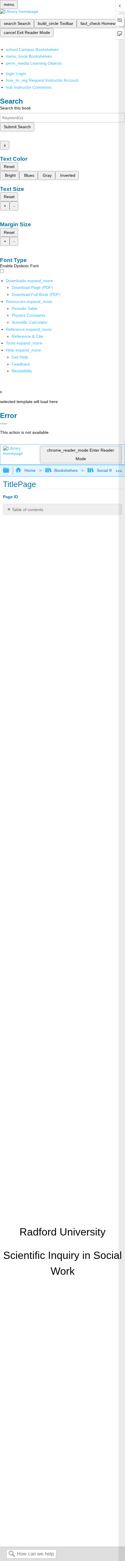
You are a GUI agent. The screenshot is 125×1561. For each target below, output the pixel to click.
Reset (9, 166)
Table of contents (27, 509)
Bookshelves (66, 470)
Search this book (15, 108)
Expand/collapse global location (119, 468)
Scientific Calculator (30, 322)
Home (29, 470)
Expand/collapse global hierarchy (9, 470)
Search (11, 1554)
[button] (21, 364)
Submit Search (17, 126)
